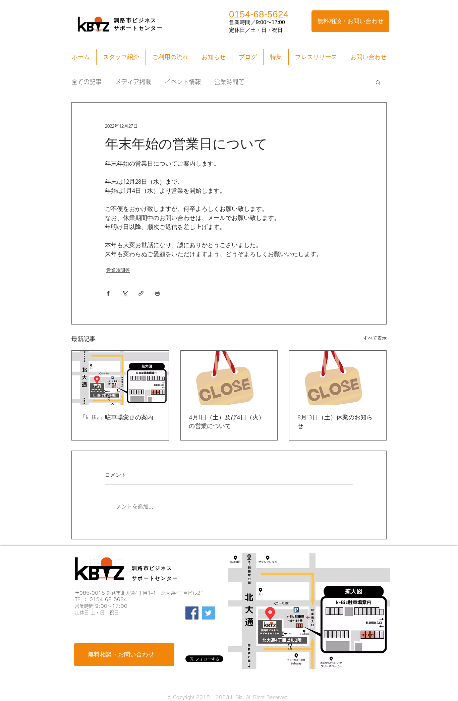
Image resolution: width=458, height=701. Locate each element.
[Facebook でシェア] (108, 293)
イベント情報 (183, 82)
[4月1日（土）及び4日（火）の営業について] (229, 378)
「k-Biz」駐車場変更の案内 (116, 417)
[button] (378, 82)
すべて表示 (375, 338)
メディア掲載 (133, 82)
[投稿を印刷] (157, 293)
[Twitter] (208, 613)
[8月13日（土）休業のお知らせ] (337, 378)
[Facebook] (191, 613)
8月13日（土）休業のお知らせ (335, 421)
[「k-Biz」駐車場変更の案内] (120, 378)
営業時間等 (229, 82)
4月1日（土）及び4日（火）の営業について (227, 421)
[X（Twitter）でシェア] (124, 293)
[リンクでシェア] (141, 293)
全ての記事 (86, 82)
